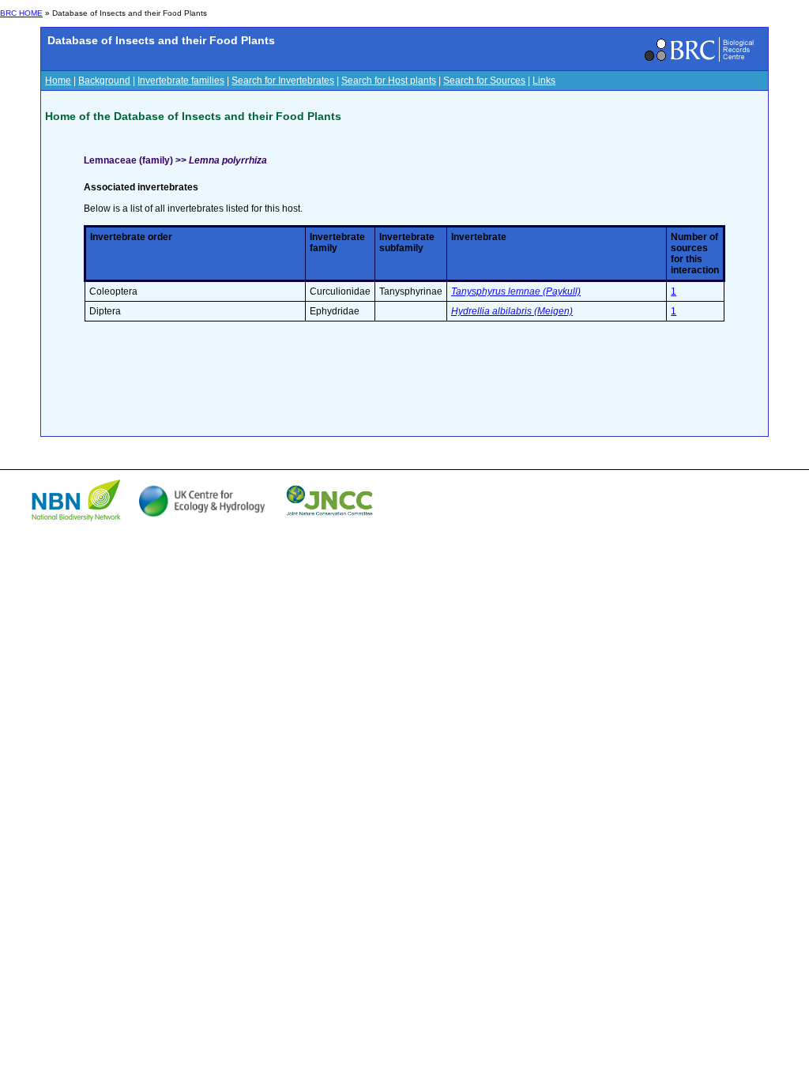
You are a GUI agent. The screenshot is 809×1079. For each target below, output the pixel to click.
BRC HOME (21, 13)
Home (58, 80)
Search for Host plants (388, 80)
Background (104, 80)
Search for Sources (484, 80)
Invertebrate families (180, 80)
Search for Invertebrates (282, 80)
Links (543, 80)
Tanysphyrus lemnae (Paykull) (516, 291)
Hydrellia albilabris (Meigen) (512, 311)
